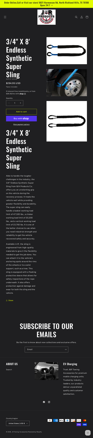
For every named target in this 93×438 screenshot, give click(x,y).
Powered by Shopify (35, 432)
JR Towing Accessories (20, 432)
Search (9, 370)
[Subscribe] (65, 349)
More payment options (21, 124)
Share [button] (10, 300)
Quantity (9, 98)
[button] (5, 17)
